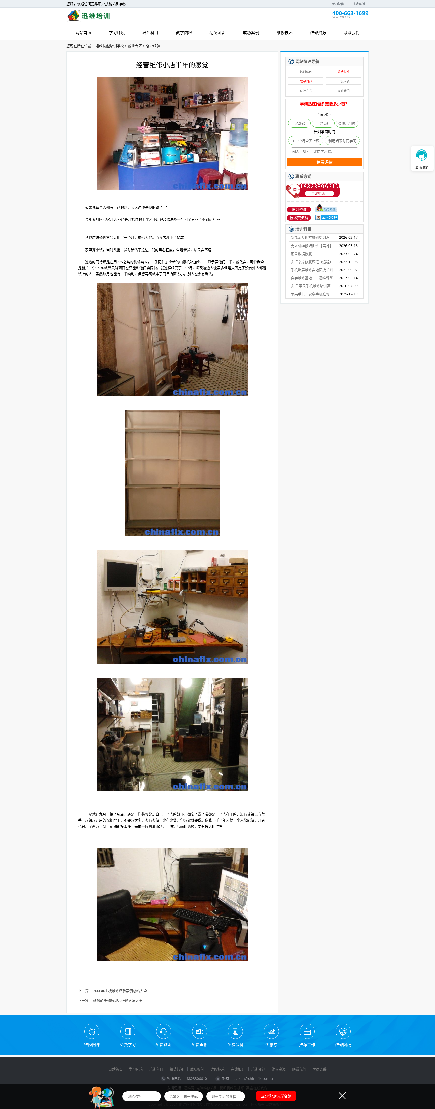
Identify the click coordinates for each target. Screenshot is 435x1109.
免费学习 (128, 1044)
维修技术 (217, 1069)
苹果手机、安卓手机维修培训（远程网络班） (313, 294)
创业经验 (153, 45)
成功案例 (359, 4)
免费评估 (324, 162)
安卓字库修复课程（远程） (312, 261)
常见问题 (344, 81)
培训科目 (306, 72)
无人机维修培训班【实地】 (312, 245)
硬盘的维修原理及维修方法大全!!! (119, 1001)
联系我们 (344, 91)
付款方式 (306, 91)
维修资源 (279, 1069)
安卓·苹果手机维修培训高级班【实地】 (313, 285)
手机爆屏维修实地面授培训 (312, 269)
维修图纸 (343, 1044)
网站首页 (115, 1069)
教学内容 (306, 81)
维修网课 (92, 1044)
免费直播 (200, 1044)
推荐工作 (307, 1044)
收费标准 (344, 72)
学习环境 (136, 1069)
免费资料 (235, 1044)
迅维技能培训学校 (110, 45)
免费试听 (164, 1044)
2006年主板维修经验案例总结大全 (120, 991)
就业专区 (135, 45)
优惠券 (271, 1044)
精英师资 (177, 1069)
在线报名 (238, 1069)
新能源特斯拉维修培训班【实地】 (313, 237)
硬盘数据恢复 (301, 253)
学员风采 (319, 1069)
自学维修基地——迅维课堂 (312, 277)
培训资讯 (258, 1069)
